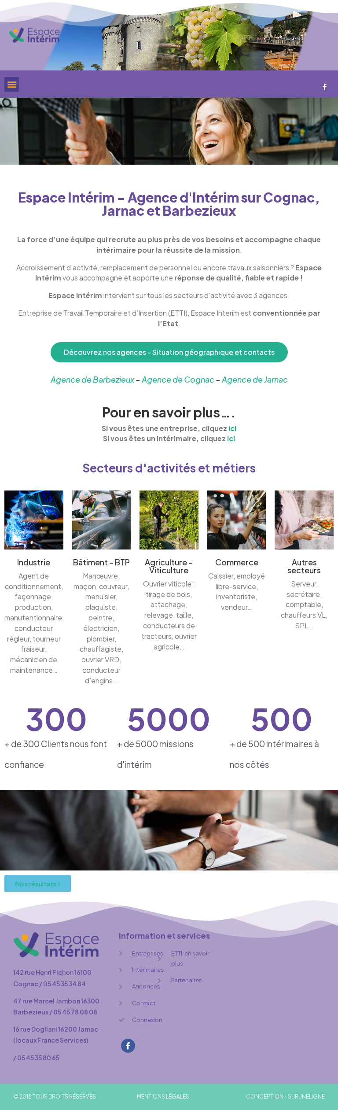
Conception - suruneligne (285, 1096)
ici (232, 428)
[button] (11, 84)
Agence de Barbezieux (92, 379)
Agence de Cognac (178, 379)
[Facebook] (324, 86)
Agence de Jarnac (255, 379)
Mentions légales (163, 1096)
